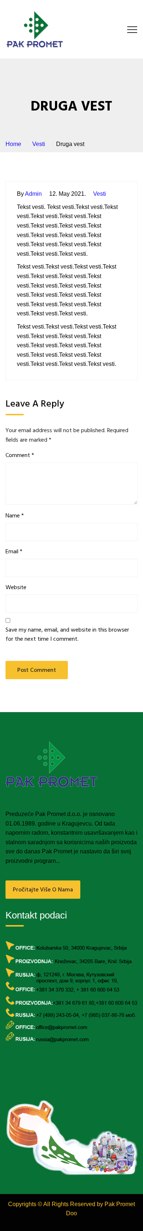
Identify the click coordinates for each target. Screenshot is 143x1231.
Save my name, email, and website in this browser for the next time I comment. (67, 635)
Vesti (99, 194)
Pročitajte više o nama (43, 890)
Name (15, 516)
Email (14, 552)
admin (33, 194)
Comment (20, 455)
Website (16, 587)
